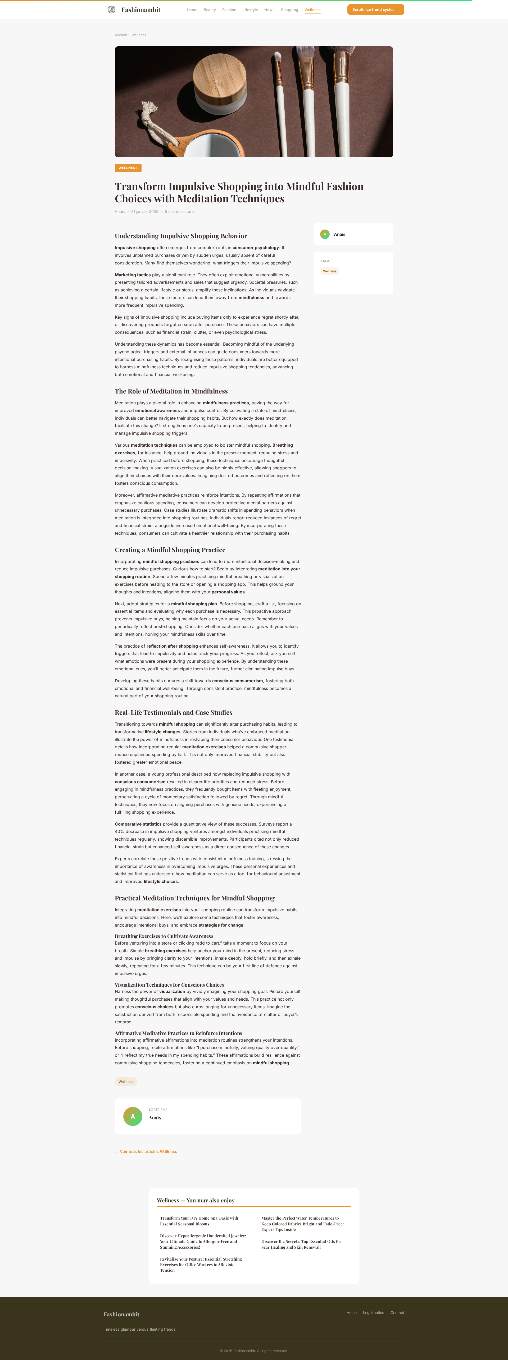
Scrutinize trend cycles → (375, 9)
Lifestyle (250, 9)
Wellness (313, 9)
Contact (397, 1312)
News (269, 9)
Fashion (229, 9)
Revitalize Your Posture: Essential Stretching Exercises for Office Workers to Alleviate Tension (201, 1264)
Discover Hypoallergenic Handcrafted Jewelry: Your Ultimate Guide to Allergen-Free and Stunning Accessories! (203, 1241)
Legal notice (373, 1312)
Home (192, 9)
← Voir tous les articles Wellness (146, 1151)
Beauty (210, 9)
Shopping (289, 9)
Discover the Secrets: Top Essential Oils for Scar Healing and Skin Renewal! (301, 1244)
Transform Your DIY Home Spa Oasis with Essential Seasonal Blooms (199, 1220)
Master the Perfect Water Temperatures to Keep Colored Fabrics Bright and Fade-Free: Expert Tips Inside (302, 1223)
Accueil (121, 35)
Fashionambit (140, 9)
